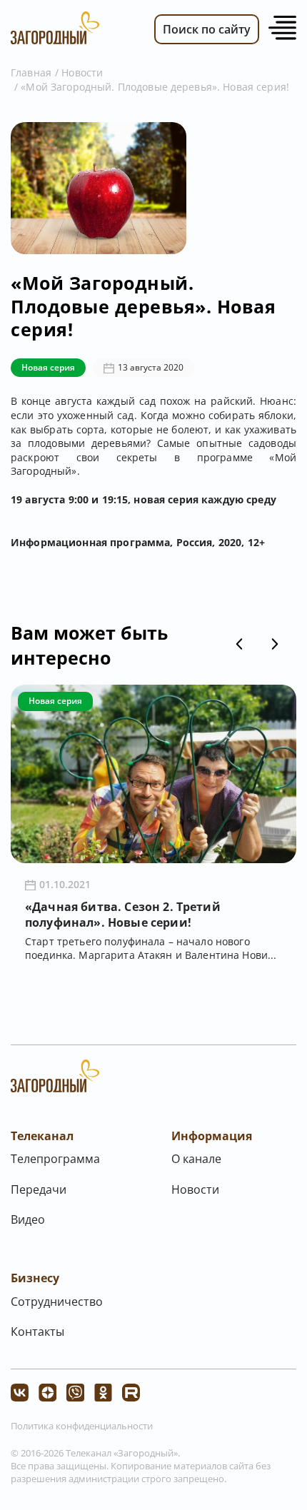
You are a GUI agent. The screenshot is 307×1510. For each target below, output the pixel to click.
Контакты (37, 1331)
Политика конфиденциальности (82, 1425)
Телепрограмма (55, 1159)
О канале (196, 1159)
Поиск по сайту (207, 29)
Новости (82, 72)
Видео (28, 1219)
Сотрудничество (57, 1301)
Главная (31, 72)
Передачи (38, 1189)
